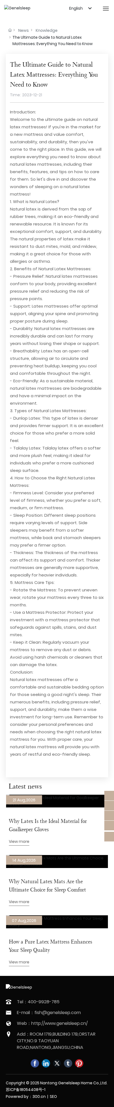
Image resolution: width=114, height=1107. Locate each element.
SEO (53, 1096)
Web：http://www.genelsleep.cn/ (52, 1023)
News (23, 30)
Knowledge (47, 30)
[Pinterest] (79, 1063)
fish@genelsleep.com (57, 1012)
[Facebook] (35, 1063)
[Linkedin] (46, 1063)
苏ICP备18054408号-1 (25, 1089)
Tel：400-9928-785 (38, 1002)
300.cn (39, 1096)
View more (19, 841)
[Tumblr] (68, 1063)
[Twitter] (57, 1063)
